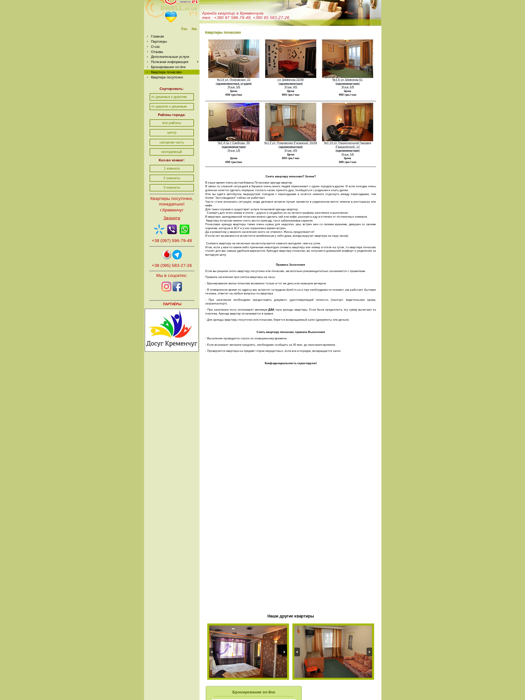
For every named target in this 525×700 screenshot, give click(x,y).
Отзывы (157, 52)
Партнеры (159, 41)
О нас (155, 46)
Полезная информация (169, 62)
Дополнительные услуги (170, 57)
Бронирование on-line (168, 67)
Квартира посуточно (167, 77)
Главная (157, 36)
